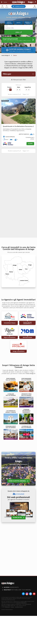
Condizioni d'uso (19, 607)
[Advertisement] (18, 174)
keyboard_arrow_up (8, 90)
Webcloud (7, 607)
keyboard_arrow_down (10, 90)
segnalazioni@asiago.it (21, 602)
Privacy (12, 607)
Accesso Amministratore (7, 609)
